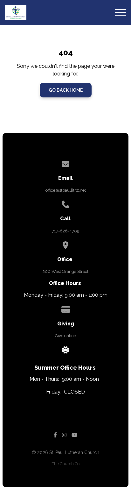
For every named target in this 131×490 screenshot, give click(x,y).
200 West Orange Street (65, 271)
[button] (120, 12)
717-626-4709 (65, 231)
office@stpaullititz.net (65, 190)
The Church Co (65, 463)
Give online (65, 335)
